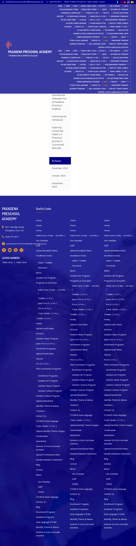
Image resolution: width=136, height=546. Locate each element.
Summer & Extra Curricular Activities (88, 34)
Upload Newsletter (98, 23)
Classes (83, 20)
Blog (105, 37)
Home (60, 6)
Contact (114, 37)
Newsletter (123, 30)
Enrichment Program (120, 40)
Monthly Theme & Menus (118, 23)
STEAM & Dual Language (97, 27)
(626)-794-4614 (55, 2)
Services (60, 16)
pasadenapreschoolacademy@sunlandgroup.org (24, 2)
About (104, 9)
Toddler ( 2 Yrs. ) (92, 13)
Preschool (42, 267)
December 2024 (59, 168)
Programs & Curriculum (70, 13)
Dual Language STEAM (97, 44)
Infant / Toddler (45, 262)
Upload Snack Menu (68, 20)
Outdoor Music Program (76, 16)
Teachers (68, 27)
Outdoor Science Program (76, 23)
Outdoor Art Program (119, 9)
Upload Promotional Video (117, 34)
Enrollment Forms (89, 9)
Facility (106, 13)
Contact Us (79, 27)
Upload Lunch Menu (120, 13)
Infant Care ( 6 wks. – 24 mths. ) (93, 6)
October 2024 (58, 175)
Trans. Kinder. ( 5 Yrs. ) (119, 27)
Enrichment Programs (119, 16)
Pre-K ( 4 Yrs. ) (95, 20)
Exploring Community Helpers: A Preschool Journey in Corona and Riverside (58, 138)
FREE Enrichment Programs (115, 20)
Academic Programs (77, 44)
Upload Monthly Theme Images (89, 30)
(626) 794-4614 (12, 236)
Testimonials (110, 30)
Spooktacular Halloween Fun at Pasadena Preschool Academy (59, 102)
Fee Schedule (115, 6)
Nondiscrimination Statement (88, 37)
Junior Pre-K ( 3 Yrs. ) (98, 16)
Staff (126, 6)
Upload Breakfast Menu (69, 9)
